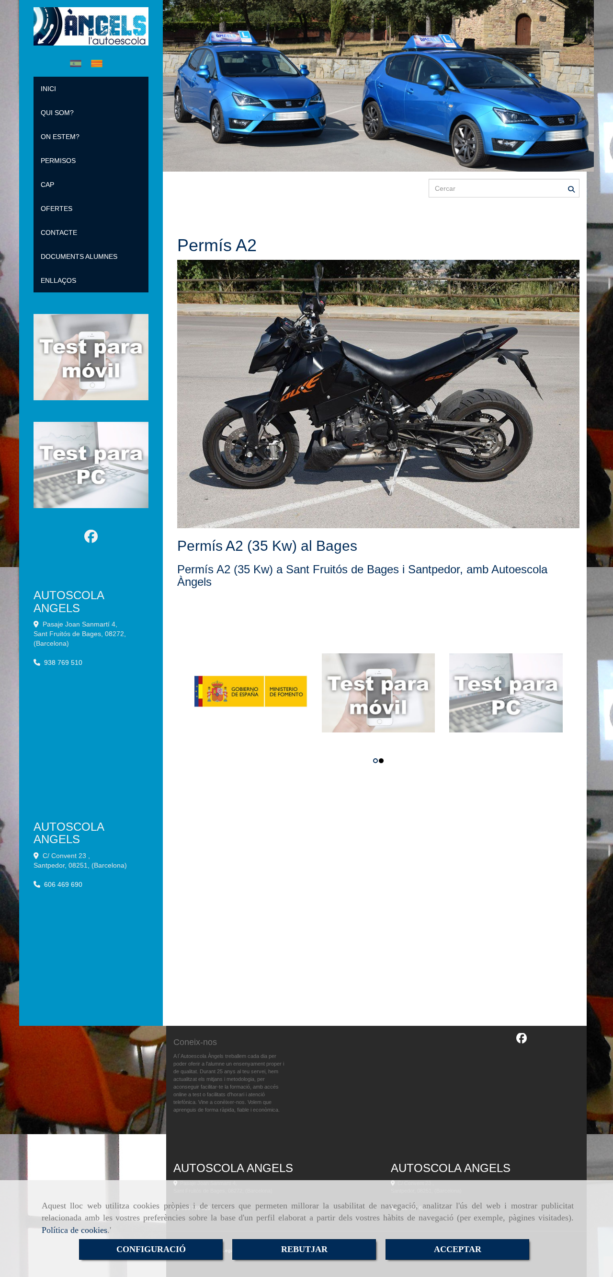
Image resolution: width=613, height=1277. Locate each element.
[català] (99, 63)
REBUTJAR (304, 1249)
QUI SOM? (57, 112)
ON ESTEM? (60, 136)
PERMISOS (58, 160)
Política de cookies (74, 1230)
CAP (47, 184)
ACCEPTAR (457, 1249)
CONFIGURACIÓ (151, 1249)
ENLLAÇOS (58, 280)
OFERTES (56, 208)
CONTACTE (59, 232)
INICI (48, 89)
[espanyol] (78, 63)
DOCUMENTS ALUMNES (79, 256)
